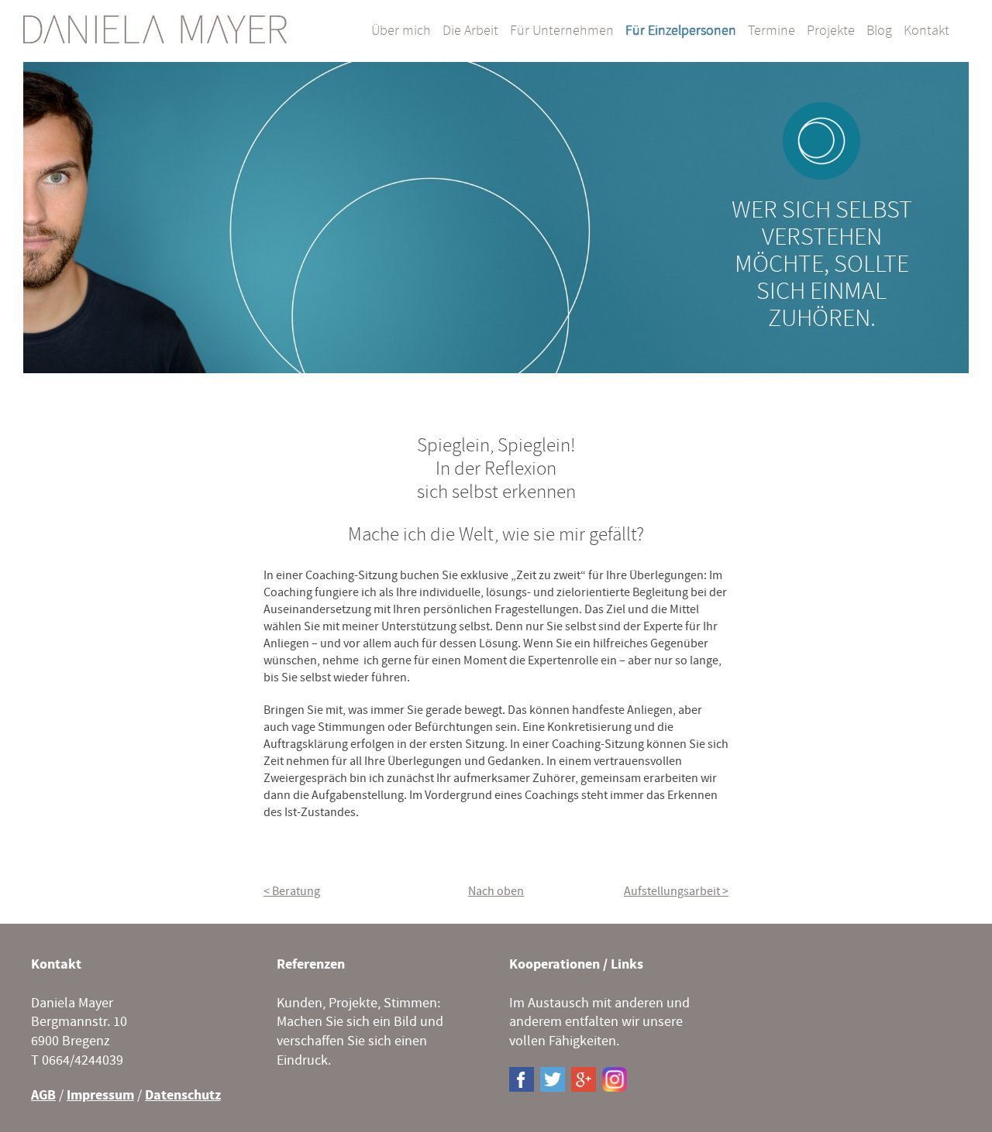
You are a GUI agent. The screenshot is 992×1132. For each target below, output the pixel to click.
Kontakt (56, 964)
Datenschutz (183, 1095)
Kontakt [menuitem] (926, 30)
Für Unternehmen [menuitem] (562, 30)
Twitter (552, 1079)
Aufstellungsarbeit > (676, 891)
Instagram (614, 1079)
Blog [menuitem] (879, 30)
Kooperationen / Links (576, 964)
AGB (43, 1095)
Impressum (100, 1095)
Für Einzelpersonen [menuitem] (680, 30)
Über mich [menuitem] (401, 30)
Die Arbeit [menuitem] (470, 30)
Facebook (521, 1079)
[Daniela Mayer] (155, 29)
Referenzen (311, 964)
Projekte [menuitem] (831, 30)
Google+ (583, 1079)
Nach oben (496, 891)
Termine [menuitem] (771, 30)
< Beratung (292, 891)
